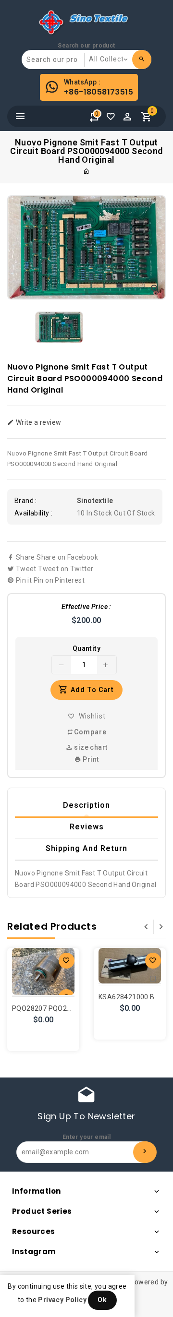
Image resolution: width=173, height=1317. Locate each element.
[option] (58, 327)
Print (90, 759)
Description (86, 805)
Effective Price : (86, 607)
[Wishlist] (113, 119)
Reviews (87, 826)
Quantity (86, 648)
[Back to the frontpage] (86, 171)
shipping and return (86, 848)
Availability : (33, 513)
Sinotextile (95, 500)
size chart (90, 747)
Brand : (25, 500)
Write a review (37, 422)
